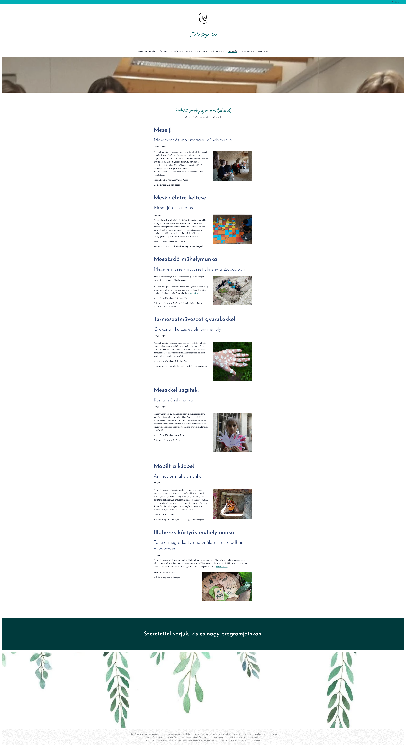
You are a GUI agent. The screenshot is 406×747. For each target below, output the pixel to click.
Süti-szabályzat (254, 740)
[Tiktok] (399, 2)
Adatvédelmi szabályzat (238, 740)
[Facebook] (392, 2)
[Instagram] (395, 2)
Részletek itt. (193, 293)
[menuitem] (147, 51)
